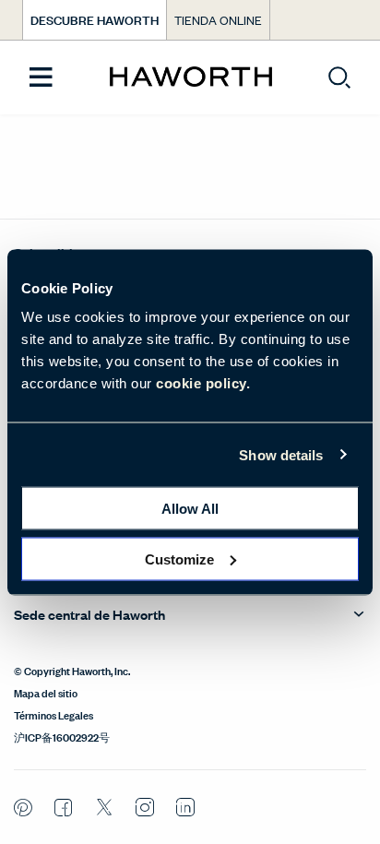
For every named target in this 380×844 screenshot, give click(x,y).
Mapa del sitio (45, 692)
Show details (281, 454)
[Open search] (339, 77)
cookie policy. (203, 383)
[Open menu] (41, 78)
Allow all (190, 509)
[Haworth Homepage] (190, 77)
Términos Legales (53, 714)
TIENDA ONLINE (218, 20)
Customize (179, 558)
